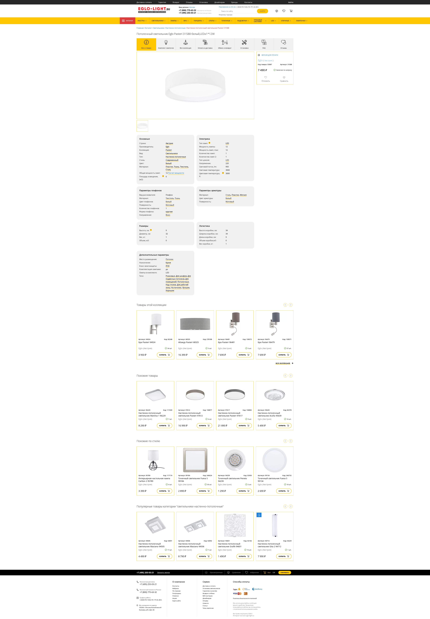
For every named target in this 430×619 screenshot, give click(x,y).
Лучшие (185, 287)
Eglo (167, 146)
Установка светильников (211, 588)
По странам (176, 591)
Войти (290, 2)
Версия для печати (270, 55)
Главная (140, 28)
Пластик (169, 166)
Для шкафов (181, 276)
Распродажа (176, 593)
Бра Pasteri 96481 (226, 342)
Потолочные (183, 282)
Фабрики (175, 588)
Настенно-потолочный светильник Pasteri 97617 (230, 414)
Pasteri (169, 150)
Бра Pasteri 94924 (147, 342)
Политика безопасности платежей (245, 598)
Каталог (129, 21)
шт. (269, 572)
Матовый (170, 205)
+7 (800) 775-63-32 (195, 10)
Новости (206, 603)
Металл (243, 195)
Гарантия (162, 2)
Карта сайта (176, 601)
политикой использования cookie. (246, 609)
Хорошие (170, 290)
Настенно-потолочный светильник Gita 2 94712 (269, 545)
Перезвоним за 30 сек (227, 7)
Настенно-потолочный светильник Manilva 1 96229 (152, 414)
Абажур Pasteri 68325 (188, 342)
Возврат (176, 2)
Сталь (168, 169)
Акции (174, 598)
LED (227, 143)
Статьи (205, 606)
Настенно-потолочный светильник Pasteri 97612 (190, 414)
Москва (192, 7)
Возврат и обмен (208, 593)
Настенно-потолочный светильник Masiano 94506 (191, 545)
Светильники (158, 28)
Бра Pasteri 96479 (266, 342)
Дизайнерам (219, 2)
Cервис (206, 581)
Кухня (168, 262)
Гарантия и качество (210, 591)
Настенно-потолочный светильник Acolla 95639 (269, 414)
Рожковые (170, 276)
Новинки (175, 596)
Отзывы (189, 2)
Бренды (234, 2)
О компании (178, 581)
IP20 (167, 266)
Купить (162, 355)
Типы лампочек (208, 608)
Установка (203, 2)
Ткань (176, 166)
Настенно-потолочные (175, 28)
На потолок (176, 287)
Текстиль (184, 166)
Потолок (169, 259)
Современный (172, 160)
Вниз (168, 215)
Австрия (169, 143)
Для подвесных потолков (178, 277)
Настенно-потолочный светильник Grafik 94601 (230, 545)
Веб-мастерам (208, 596)
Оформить (285, 572)
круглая (169, 211)
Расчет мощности (176, 173)
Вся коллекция (283, 363)
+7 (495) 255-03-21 (195, 13)
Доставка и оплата (144, 2)
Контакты (248, 2)
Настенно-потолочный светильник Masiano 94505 (151, 545)
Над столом (171, 284)
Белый (169, 163)
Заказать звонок (163, 572)
